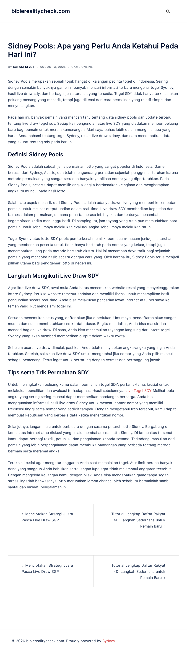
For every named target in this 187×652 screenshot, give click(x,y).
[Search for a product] (168, 11)
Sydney (108, 641)
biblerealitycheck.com (40, 11)
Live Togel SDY (138, 390)
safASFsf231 (23, 66)
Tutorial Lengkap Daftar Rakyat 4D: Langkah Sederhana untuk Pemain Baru (138, 520)
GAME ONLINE (82, 66)
